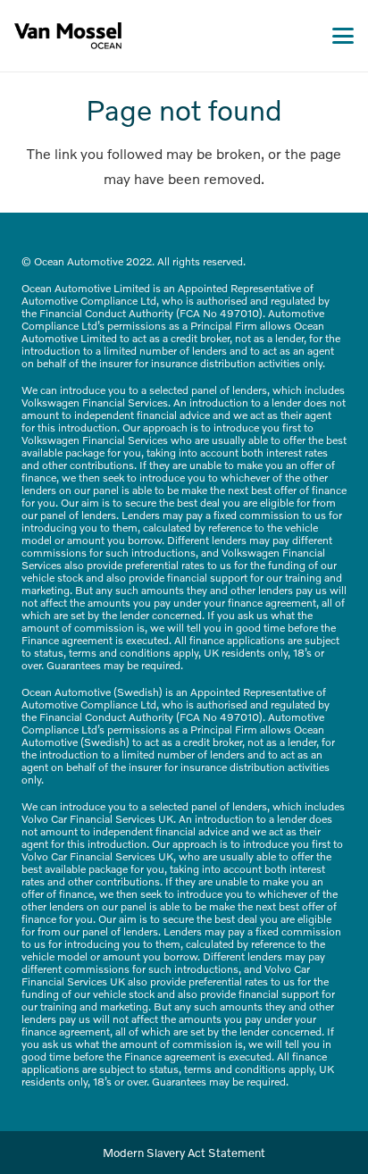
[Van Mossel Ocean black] (67, 35)
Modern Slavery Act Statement (184, 1152)
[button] (343, 35)
